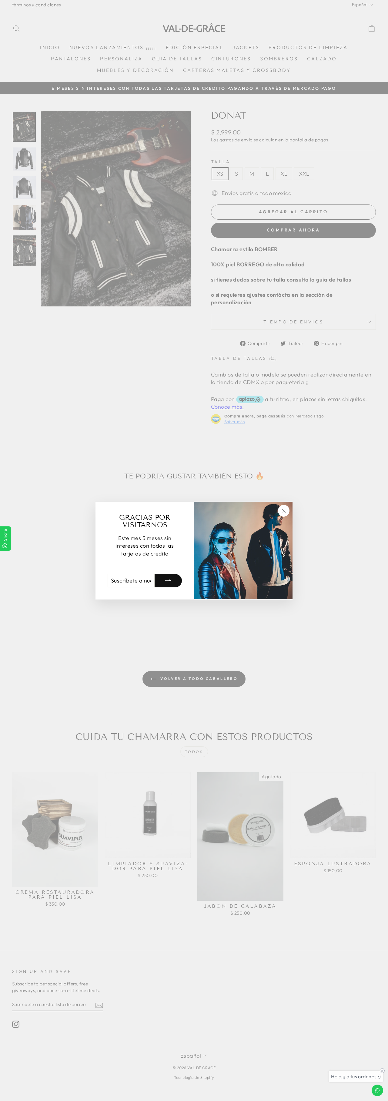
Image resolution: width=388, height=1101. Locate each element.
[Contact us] (377, 1090)
